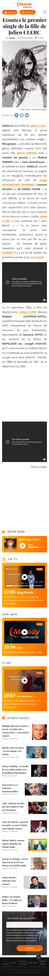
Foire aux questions (23, 962)
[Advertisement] (24, 394)
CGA (35, 962)
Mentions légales (42, 962)
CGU (30, 962)
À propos (6, 962)
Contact (14, 962)
